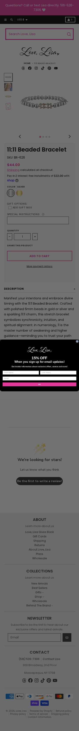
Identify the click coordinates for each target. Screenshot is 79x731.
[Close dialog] (77, 341)
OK (39, 384)
